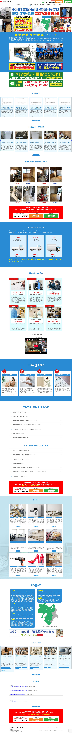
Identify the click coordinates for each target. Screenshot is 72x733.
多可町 (23, 609)
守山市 (56, 599)
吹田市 (17, 596)
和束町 (14, 618)
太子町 (24, 601)
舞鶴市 (19, 614)
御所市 (15, 622)
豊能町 (28, 600)
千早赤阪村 (31, 601)
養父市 (14, 608)
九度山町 (55, 592)
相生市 (15, 606)
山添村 (30, 622)
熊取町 (15, 601)
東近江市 (53, 600)
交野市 (14, 600)
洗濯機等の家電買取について (14, 697)
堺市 (25, 595)
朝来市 (25, 608)
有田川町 (46, 594)
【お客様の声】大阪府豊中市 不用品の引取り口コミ (36, 108)
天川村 (28, 625)
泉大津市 (20, 596)
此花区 (27, 591)
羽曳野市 (30, 598)
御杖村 (15, 624)
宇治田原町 (29, 617)
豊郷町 (48, 601)
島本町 (25, 600)
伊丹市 (12, 606)
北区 (24, 591)
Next (71, 106)
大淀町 (19, 625)
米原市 (57, 600)
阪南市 (22, 600)
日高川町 (43, 595)
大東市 (18, 598)
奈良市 (12, 621)
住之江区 (30, 591)
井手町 (25, 617)
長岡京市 (19, 615)
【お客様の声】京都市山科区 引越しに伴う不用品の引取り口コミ (65, 108)
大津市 (39, 599)
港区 (17, 595)
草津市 (53, 599)
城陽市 (12, 615)
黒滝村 (25, 625)
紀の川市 (39, 592)
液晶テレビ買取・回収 (22, 667)
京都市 (12, 614)
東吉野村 (27, 626)
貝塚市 (27, 596)
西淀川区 (18, 594)
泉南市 (29, 599)
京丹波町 (24, 618)
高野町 (58, 592)
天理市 (25, 621)
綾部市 (22, 614)
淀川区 (23, 595)
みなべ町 (39, 595)
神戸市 (12, 604)
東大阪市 (25, 599)
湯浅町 (39, 594)
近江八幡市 (49, 599)
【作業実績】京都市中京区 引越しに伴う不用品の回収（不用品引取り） (36, 142)
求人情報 (49, 727)
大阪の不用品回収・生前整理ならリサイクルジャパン (50, 657)
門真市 (12, 599)
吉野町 (15, 625)
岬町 (21, 601)
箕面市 (24, 598)
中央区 (22, 592)
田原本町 (30, 623)
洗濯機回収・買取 (18, 667)
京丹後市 (29, 615)
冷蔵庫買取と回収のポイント (14, 701)
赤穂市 (25, 606)
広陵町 (32, 624)
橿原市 (28, 621)
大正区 (19, 592)
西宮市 (25, 604)
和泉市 (21, 598)
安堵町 (21, 623)
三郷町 (15, 623)
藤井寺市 (22, 599)
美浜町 (49, 594)
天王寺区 (28, 592)
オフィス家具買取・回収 (47, 667)
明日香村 (22, 624)
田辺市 (56, 591)
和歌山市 (39, 591)
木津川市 (14, 617)
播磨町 (29, 609)
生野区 (22, 591)
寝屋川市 (29, 597)
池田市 (14, 596)
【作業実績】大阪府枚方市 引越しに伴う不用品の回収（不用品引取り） (7, 142)
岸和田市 (28, 595)
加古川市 (22, 606)
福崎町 (14, 610)
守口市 (30, 596)
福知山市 (15, 614)
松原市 (15, 598)
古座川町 (44, 596)
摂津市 (15, 599)
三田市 (25, 607)
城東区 (15, 592)
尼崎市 (19, 604)
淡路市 (28, 608)
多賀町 (54, 601)
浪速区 (32, 592)
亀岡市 (32, 614)
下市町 (22, 625)
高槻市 (24, 596)
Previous (0, 106)
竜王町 (42, 601)
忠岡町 (12, 601)
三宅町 (27, 623)
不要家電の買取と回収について (20, 656)
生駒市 (18, 622)
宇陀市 (27, 622)
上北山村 (20, 626)
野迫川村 (31, 625)
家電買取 (45, 670)
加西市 (28, 607)
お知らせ (42, 727)
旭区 (15, 591)
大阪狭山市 (18, 600)
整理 (47, 670)
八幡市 (22, 615)
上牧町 (25, 624)
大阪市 (12, 591)
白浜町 (47, 595)
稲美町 (26, 609)
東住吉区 (22, 594)
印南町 (59, 594)
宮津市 (29, 614)
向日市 (15, 615)
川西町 (24, 623)
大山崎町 (18, 617)
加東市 (12, 609)
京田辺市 (25, 615)
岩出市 (43, 592)
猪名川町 (19, 609)
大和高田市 (16, 621)
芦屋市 (31, 604)
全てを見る (36, 120)
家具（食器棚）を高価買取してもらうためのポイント (36, 657)
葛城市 (24, 622)
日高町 (52, 594)
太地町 (41, 596)
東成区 (25, 594)
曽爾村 (12, 624)
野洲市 (44, 600)
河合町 (12, 625)
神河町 (17, 610)
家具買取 (38, 667)
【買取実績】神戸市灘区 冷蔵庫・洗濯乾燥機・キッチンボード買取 (50, 141)
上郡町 (23, 610)
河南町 (27, 601)
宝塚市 (32, 606)
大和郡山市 (21, 621)
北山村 (48, 596)
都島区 (19, 595)
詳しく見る (18, 526)
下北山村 (16, 626)
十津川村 (12, 626)
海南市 (43, 591)
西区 (12, 594)
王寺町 (29, 624)
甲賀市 (41, 600)
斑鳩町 (18, 623)
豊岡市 (19, 606)
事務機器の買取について (5, 656)
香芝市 (21, 622)
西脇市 (29, 606)
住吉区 (12, 592)
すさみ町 (54, 595)
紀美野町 (46, 592)
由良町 (56, 594)
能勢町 (31, 600)
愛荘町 (45, 601)
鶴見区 (25, 592)
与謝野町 (31, 618)
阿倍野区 (18, 591)
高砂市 (15, 607)
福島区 (14, 595)
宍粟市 (31, 608)
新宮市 (59, 591)
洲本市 (28, 604)
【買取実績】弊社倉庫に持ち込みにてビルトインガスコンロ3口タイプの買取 (65, 142)
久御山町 (22, 617)
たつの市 (15, 609)
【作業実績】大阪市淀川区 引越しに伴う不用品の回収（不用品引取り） (21, 142)
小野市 (22, 607)
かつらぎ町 (51, 592)
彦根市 (42, 599)
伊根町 (28, 618)
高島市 (50, 600)
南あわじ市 (21, 608)
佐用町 (26, 610)
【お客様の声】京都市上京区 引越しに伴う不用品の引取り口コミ (7, 108)
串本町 (51, 596)
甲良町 (51, 601)
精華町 (17, 618)
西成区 (15, 594)
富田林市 (25, 597)
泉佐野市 (21, 597)
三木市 (12, 607)
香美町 (29, 610)
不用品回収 (2, 667)
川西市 (19, 607)
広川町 (42, 594)
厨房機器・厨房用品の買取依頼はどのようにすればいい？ (19, 690)
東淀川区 (29, 594)
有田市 (49, 591)
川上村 (24, 626)
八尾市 (18, 597)
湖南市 (47, 600)
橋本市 (46, 591)
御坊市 (52, 591)
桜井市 (31, 621)
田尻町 (19, 601)
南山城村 (20, 618)
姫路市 (15, 604)
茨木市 (15, 597)
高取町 (19, 624)
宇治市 (25, 614)
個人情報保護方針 (58, 727)
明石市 (22, 604)
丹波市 (17, 608)
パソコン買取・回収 (67, 667)
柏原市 (27, 598)
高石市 (19, 599)
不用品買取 (6, 667)
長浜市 (46, 599)
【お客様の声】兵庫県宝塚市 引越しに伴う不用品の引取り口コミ (50, 108)
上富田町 (50, 595)
